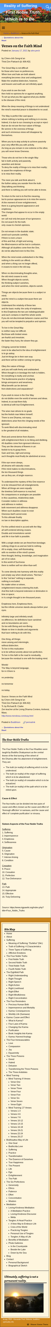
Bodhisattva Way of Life (17, 1140)
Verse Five (16, 1095)
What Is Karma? (15, 1021)
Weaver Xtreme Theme (39, 1324)
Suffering (10, 940)
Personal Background (18, 1262)
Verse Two (15, 1085)
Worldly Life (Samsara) (19, 1014)
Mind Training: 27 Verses (20, 1108)
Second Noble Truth (17, 962)
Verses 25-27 (17, 1137)
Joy (10, 1050)
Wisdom (12, 1201)
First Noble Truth (16, 959)
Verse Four (16, 1091)
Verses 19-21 (17, 1130)
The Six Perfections (15, 1182)
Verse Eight (16, 1104)
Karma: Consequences (19, 1011)
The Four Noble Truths (16, 956)
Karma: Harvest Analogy (19, 1037)
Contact (10, 1259)
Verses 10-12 (17, 1120)
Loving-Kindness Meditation (21, 1208)
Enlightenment (15, 1175)
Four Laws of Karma (17, 1024)
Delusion (12, 1066)
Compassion (14, 1046)
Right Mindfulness (16, 995)
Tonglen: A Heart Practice (20, 1220)
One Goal (12, 1143)
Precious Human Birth (18, 1004)
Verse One (15, 1082)
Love (10, 1043)
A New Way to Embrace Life (23, 1224)
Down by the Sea (19, 1253)
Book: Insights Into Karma (20, 1033)
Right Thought (15, 979)
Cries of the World (19, 1227)
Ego (10, 1172)
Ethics (11, 1188)
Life (10, 1169)
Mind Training (12, 1075)
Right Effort (13, 991)
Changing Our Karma (18, 1027)
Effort (10, 1195)
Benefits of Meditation (18, 1240)
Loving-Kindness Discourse (23, 1214)
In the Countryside (19, 1246)
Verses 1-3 (16, 1111)
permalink (30, 722)
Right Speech (14, 982)
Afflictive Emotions (17, 953)
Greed (11, 1059)
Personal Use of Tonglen (22, 1233)
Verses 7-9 (16, 1117)
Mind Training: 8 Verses (19, 1079)
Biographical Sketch (17, 1266)
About (9, 937)
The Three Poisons (15, 1056)
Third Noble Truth (16, 966)
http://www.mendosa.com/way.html (17, 716)
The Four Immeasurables (18, 1040)
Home (6, 33)
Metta (13, 1217)
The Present (14, 1166)
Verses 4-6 (16, 1114)
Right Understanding (18, 975)
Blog (8, 1256)
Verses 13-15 (17, 1124)
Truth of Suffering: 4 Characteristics (24, 946)
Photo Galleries (15, 1243)
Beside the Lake (18, 1249)
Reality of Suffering (20, 6)
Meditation (11, 1204)
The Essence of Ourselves (20, 1159)
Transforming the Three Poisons (23, 1069)
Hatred (11, 1062)
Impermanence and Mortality (21, 1008)
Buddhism (15, 33)
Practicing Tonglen (19, 1230)
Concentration (15, 1198)
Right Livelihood (16, 988)
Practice (12, 1153)
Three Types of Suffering (19, 950)
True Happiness (15, 1162)
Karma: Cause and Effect (18, 1017)
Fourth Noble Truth (17, 969)
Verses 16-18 (17, 1127)
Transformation (15, 1156)
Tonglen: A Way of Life (21, 1237)
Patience (12, 1191)
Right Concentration (17, 998)
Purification (13, 1030)
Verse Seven (16, 1101)
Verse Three (16, 1088)
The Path (12, 1179)
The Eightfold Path (15, 972)
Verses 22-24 (17, 1133)
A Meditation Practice (20, 1211)
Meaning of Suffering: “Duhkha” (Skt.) (25, 943)
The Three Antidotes (17, 1072)
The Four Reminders (16, 1001)
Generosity (13, 1185)
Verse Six (15, 1098)
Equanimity (13, 1053)
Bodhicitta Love (15, 1146)
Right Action (14, 985)
